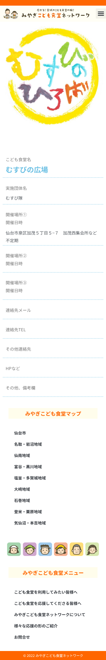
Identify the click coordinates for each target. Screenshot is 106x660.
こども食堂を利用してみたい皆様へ (45, 592)
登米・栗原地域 (28, 511)
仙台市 (20, 433)
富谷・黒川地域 (28, 466)
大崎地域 (22, 489)
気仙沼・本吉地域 (30, 523)
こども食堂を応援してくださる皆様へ (47, 603)
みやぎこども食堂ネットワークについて (49, 614)
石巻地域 (22, 500)
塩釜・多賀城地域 (30, 478)
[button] (101, 13)
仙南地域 (22, 455)
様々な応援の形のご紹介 (36, 626)
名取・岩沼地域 (28, 444)
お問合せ (22, 637)
